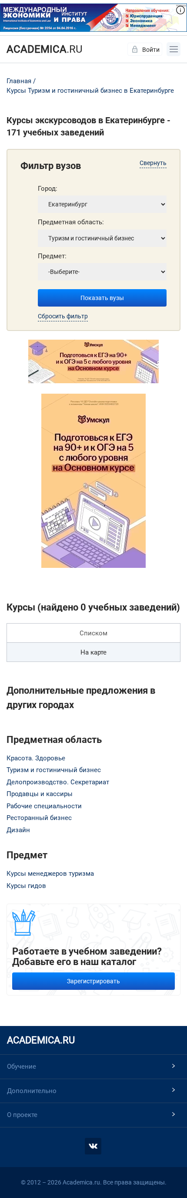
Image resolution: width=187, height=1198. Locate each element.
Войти (151, 49)
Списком (93, 633)
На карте (93, 652)
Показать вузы (102, 297)
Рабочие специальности (44, 806)
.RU (45, 49)
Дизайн (18, 830)
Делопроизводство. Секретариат (58, 782)
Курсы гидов (26, 886)
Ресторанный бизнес (39, 818)
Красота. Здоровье (36, 758)
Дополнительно (32, 1091)
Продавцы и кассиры (40, 794)
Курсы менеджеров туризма (50, 873)
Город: (47, 188)
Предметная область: (71, 222)
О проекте (22, 1115)
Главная (19, 81)
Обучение (21, 1066)
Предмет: (52, 256)
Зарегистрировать (93, 981)
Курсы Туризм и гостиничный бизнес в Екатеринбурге (90, 90)
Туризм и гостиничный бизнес (54, 770)
